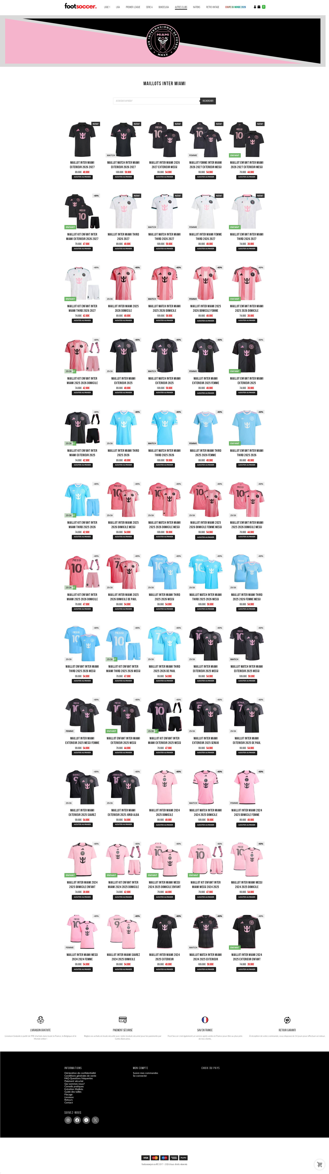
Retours (68, 1100)
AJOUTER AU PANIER (82, 177)
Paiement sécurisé (73, 1081)
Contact (68, 1102)
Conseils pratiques (74, 1086)
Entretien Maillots (73, 1089)
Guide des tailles (72, 1092)
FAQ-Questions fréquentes (78, 1078)
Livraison (69, 1097)
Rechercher (208, 100)
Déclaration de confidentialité (80, 1073)
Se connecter (140, 1076)
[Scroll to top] (165, 1159)
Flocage (68, 1094)
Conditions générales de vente (80, 1076)
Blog (66, 1105)
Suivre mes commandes (145, 1073)
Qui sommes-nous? (74, 1084)
